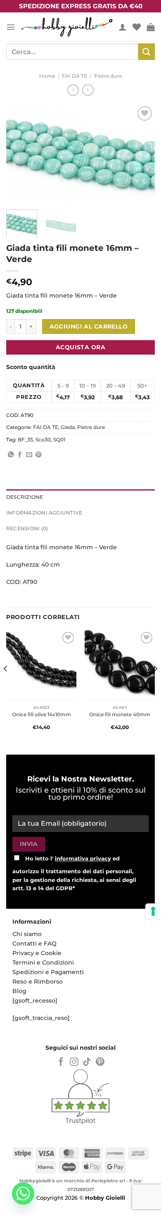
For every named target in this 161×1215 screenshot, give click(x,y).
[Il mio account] (122, 27)
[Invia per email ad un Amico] (29, 455)
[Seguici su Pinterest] (100, 1062)
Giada (68, 427)
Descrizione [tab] (24, 497)
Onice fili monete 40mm (119, 714)
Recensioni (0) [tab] (27, 528)
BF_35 (25, 440)
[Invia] (146, 51)
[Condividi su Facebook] (20, 455)
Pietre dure (108, 76)
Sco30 (43, 440)
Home (47, 76)
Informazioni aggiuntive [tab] (44, 513)
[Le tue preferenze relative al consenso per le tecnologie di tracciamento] (153, 911)
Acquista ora (80, 347)
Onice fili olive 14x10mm (41, 714)
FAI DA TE (74, 76)
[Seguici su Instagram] (74, 1062)
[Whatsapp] (23, 1193)
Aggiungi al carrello (89, 326)
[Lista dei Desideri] (137, 27)
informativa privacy (83, 858)
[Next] (141, 154)
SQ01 (59, 440)
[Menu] (10, 26)
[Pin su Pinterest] (39, 455)
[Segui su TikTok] (87, 1062)
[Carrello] (151, 27)
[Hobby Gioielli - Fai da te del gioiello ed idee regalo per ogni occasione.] (66, 26)
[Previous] (19, 154)
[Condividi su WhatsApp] (11, 455)
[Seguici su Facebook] (61, 1062)
